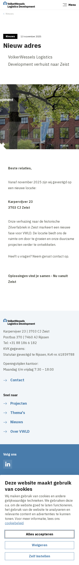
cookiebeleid (14, 523)
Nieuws (10, 13)
